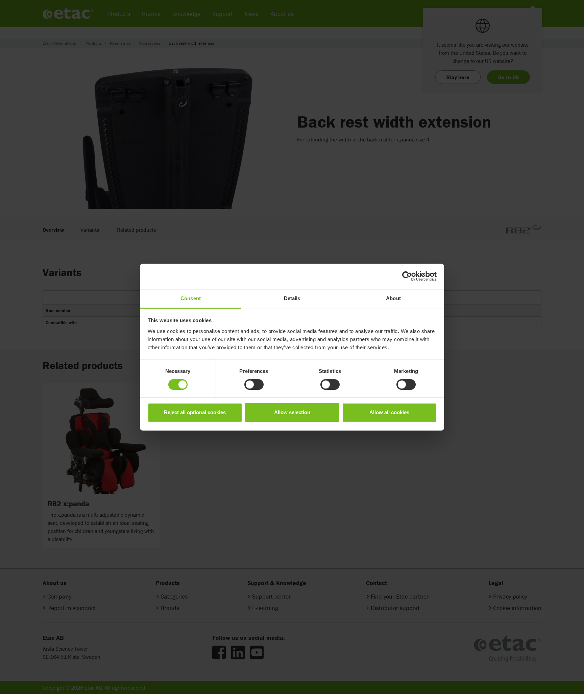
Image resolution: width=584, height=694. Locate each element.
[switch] (254, 384)
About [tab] (393, 298)
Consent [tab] (190, 298)
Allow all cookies (389, 413)
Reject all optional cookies (195, 413)
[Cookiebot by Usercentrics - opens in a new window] (407, 276)
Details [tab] (292, 298)
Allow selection (292, 413)
